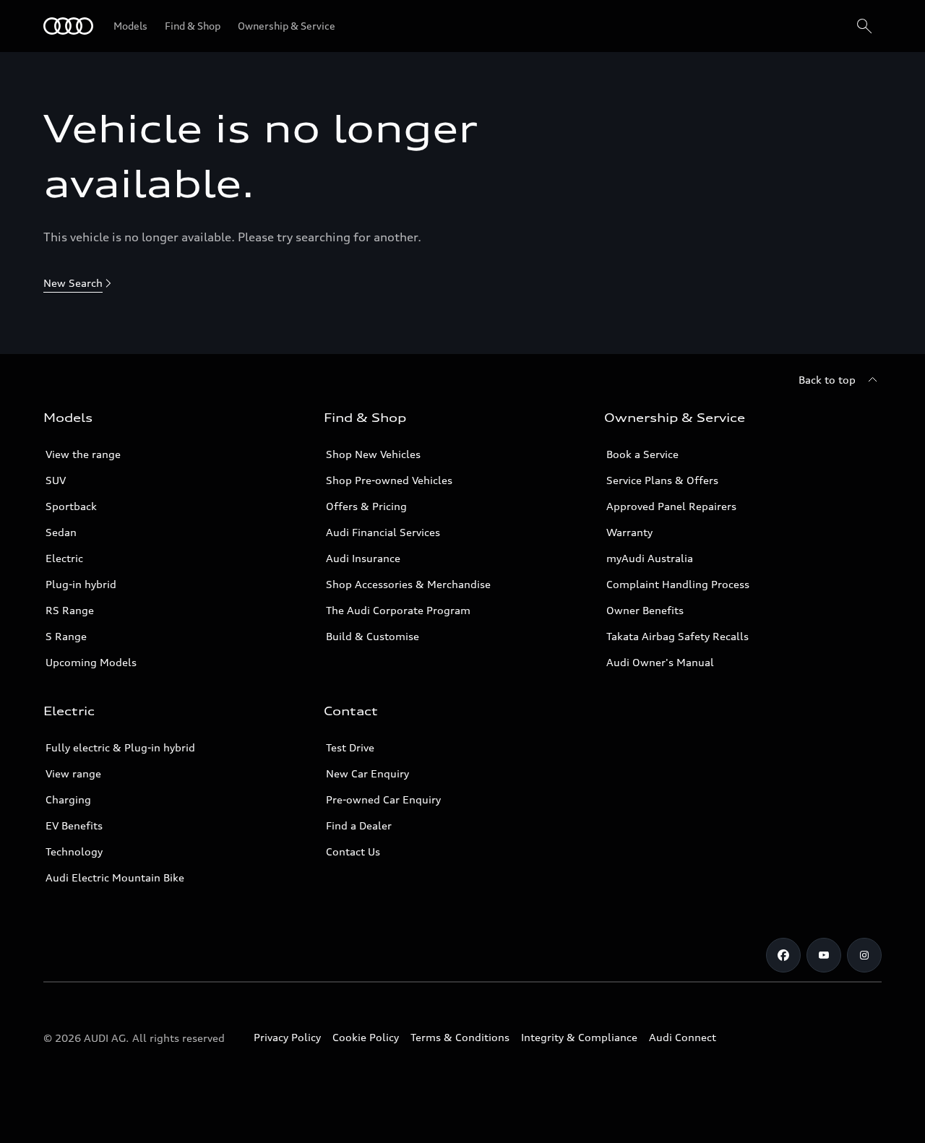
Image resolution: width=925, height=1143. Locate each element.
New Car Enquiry (367, 773)
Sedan (61, 532)
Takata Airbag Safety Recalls (677, 636)
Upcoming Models (91, 662)
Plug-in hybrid (81, 584)
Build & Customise (372, 636)
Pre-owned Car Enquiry (383, 799)
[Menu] (68, 26)
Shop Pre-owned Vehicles (389, 480)
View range (73, 773)
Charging (68, 799)
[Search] (864, 26)
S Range (66, 636)
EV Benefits (74, 825)
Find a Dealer (359, 825)
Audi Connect (682, 1037)
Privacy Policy (287, 1037)
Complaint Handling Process (677, 584)
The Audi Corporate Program (398, 610)
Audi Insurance (363, 558)
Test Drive (350, 747)
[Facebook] (783, 955)
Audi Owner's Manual (660, 662)
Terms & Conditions (459, 1037)
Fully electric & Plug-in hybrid (120, 747)
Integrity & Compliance (579, 1037)
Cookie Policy (365, 1037)
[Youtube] (823, 955)
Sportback (71, 506)
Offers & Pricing (366, 506)
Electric (64, 558)
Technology (74, 851)
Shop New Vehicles (373, 454)
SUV (56, 480)
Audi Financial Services (383, 532)
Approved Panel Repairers (671, 506)
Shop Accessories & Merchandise (408, 584)
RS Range (70, 610)
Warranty (629, 532)
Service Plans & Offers (662, 480)
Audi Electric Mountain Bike (115, 877)
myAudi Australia (649, 558)
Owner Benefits (645, 610)
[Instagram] (864, 955)
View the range (83, 454)
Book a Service (642, 454)
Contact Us (353, 851)
